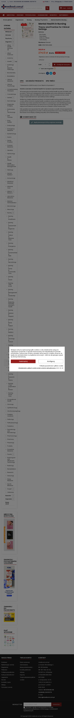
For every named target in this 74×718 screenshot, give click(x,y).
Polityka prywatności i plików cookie (51, 366)
